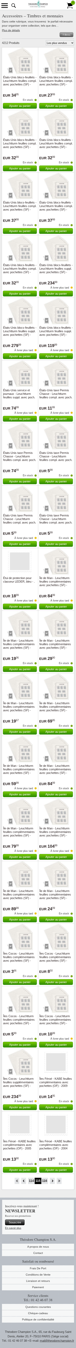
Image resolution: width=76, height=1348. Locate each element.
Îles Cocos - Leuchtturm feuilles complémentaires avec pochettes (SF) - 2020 (55, 1021)
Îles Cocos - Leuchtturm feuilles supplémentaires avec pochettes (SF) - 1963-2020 (18, 1084)
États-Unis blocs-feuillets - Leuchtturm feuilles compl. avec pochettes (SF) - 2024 (19, 270)
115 (38, 1180)
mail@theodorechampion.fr (57, 1340)
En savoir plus (13, 1228)
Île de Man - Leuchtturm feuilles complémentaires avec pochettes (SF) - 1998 (19, 708)
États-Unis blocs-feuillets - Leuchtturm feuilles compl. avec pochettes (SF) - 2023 (56, 208)
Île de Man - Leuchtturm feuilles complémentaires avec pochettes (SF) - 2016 (55, 708)
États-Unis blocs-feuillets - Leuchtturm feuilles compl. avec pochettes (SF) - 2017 (19, 83)
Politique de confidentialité (38, 1319)
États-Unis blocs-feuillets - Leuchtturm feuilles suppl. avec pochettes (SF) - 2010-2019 (19, 333)
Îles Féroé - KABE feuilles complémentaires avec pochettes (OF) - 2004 (55, 1145)
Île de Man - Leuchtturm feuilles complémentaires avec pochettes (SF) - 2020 (19, 771)
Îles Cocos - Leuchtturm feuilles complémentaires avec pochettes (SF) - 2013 (55, 959)
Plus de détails (11, 30)
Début (16, 1181)
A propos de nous (38, 1246)
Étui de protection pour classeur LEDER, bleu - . (19, 579)
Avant (52, 1181)
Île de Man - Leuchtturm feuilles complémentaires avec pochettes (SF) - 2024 (19, 896)
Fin (59, 1181)
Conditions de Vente (38, 1274)
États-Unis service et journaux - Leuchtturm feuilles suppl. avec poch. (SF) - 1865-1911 (19, 395)
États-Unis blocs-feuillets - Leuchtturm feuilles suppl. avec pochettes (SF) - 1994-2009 (56, 270)
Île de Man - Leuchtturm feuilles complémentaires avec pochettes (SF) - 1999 (55, 896)
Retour (23, 1181)
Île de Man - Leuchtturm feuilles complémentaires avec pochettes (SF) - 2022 (19, 834)
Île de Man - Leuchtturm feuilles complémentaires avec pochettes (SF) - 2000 (19, 646)
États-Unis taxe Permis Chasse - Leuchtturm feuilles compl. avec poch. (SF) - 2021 (19, 521)
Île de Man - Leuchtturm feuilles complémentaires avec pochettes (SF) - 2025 (55, 583)
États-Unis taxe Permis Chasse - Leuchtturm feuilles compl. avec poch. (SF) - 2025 (55, 395)
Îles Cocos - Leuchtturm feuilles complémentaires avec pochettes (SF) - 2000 (19, 959)
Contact (38, 1253)
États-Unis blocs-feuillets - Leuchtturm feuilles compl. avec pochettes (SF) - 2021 (56, 145)
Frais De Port (38, 1268)
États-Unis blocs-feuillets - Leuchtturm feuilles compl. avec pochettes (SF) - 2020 (19, 145)
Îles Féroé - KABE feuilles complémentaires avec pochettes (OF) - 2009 (55, 1082)
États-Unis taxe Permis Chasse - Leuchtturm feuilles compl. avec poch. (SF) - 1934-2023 (19, 458)
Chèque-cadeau (38, 1313)
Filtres (66, 34)
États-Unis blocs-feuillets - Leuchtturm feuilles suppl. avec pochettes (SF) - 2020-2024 (56, 333)
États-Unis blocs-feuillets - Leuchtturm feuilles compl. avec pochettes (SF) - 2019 (56, 83)
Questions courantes (38, 1306)
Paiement (38, 1287)
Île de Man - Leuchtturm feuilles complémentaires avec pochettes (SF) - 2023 (55, 834)
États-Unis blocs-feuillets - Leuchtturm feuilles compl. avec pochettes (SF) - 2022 (19, 208)
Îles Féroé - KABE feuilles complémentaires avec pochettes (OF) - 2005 (19, 1145)
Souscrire (15, 1222)
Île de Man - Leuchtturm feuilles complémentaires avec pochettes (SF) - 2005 (55, 646)
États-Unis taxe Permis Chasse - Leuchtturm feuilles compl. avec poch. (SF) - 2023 (55, 521)
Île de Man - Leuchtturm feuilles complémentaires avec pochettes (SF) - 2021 (55, 771)
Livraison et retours (38, 1280)
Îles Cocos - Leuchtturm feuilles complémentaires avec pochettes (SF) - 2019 (19, 1021)
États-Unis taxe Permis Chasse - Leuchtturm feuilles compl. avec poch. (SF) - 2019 (55, 458)
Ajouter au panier (20, 105)
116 (44, 1180)
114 (31, 1180)
